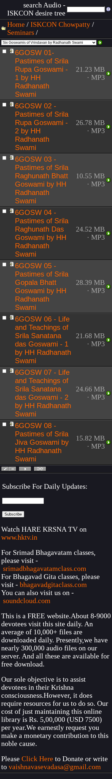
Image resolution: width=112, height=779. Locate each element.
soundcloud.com (26, 601)
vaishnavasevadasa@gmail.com (56, 767)
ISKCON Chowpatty (60, 24)
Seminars (20, 32)
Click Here (37, 759)
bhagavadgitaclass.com (53, 584)
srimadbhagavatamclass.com (44, 568)
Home (16, 24)
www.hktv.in (19, 537)
